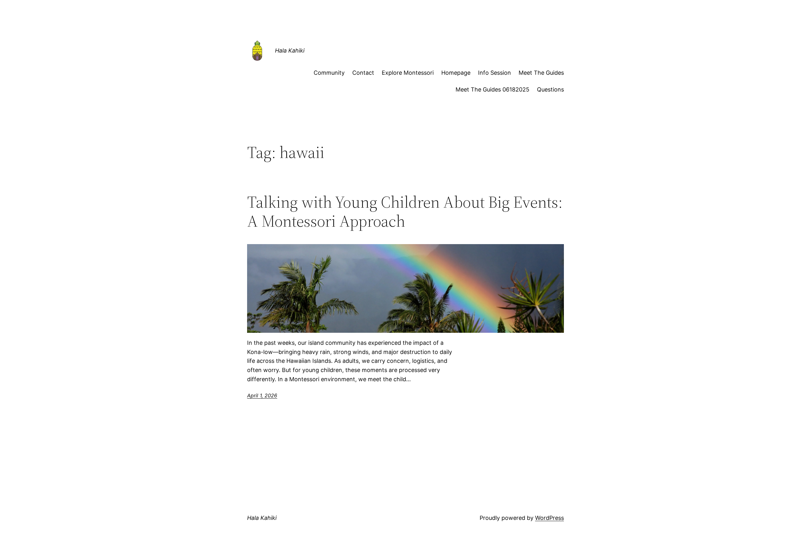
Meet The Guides (541, 72)
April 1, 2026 (262, 395)
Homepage (455, 72)
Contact (363, 72)
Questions (550, 89)
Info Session (494, 72)
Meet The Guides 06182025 (492, 89)
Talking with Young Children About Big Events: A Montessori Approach (405, 211)
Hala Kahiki (289, 50)
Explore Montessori (408, 72)
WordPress (549, 518)
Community (329, 72)
